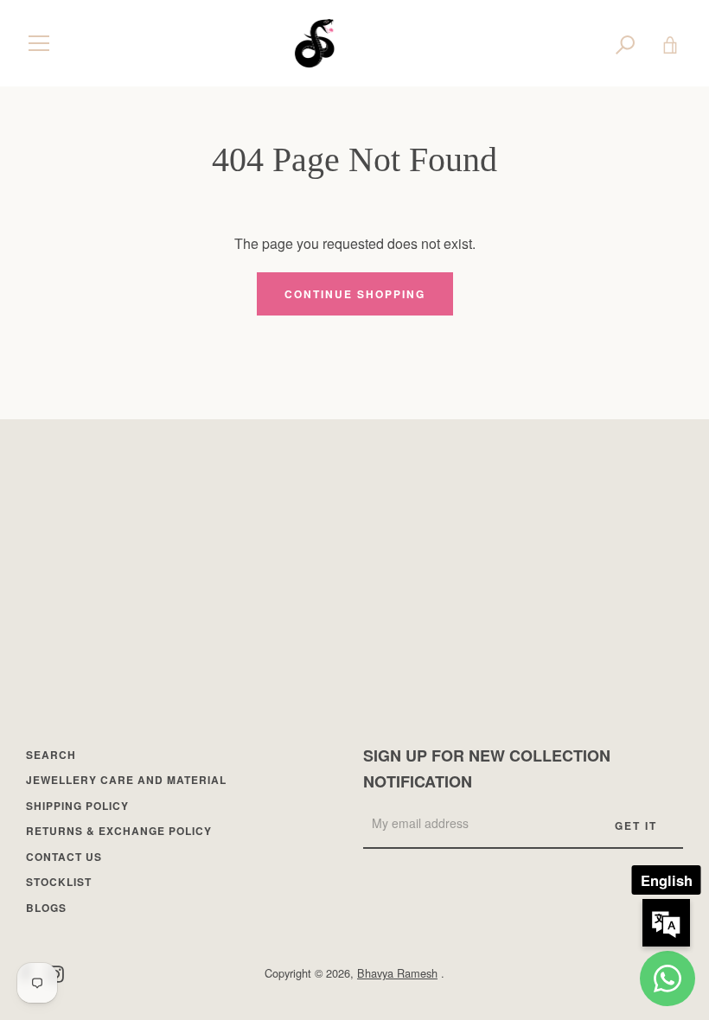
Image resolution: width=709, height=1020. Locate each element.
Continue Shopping (354, 294)
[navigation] (39, 43)
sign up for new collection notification (486, 769)
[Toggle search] (625, 43)
